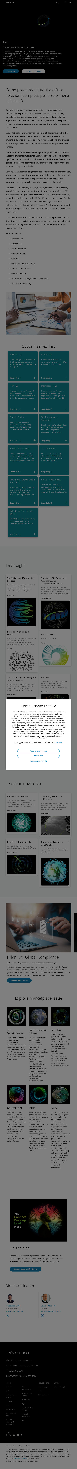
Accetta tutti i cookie (38, 751)
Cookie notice (58, 742)
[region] (38, 734)
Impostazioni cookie (38, 761)
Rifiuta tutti (38, 756)
